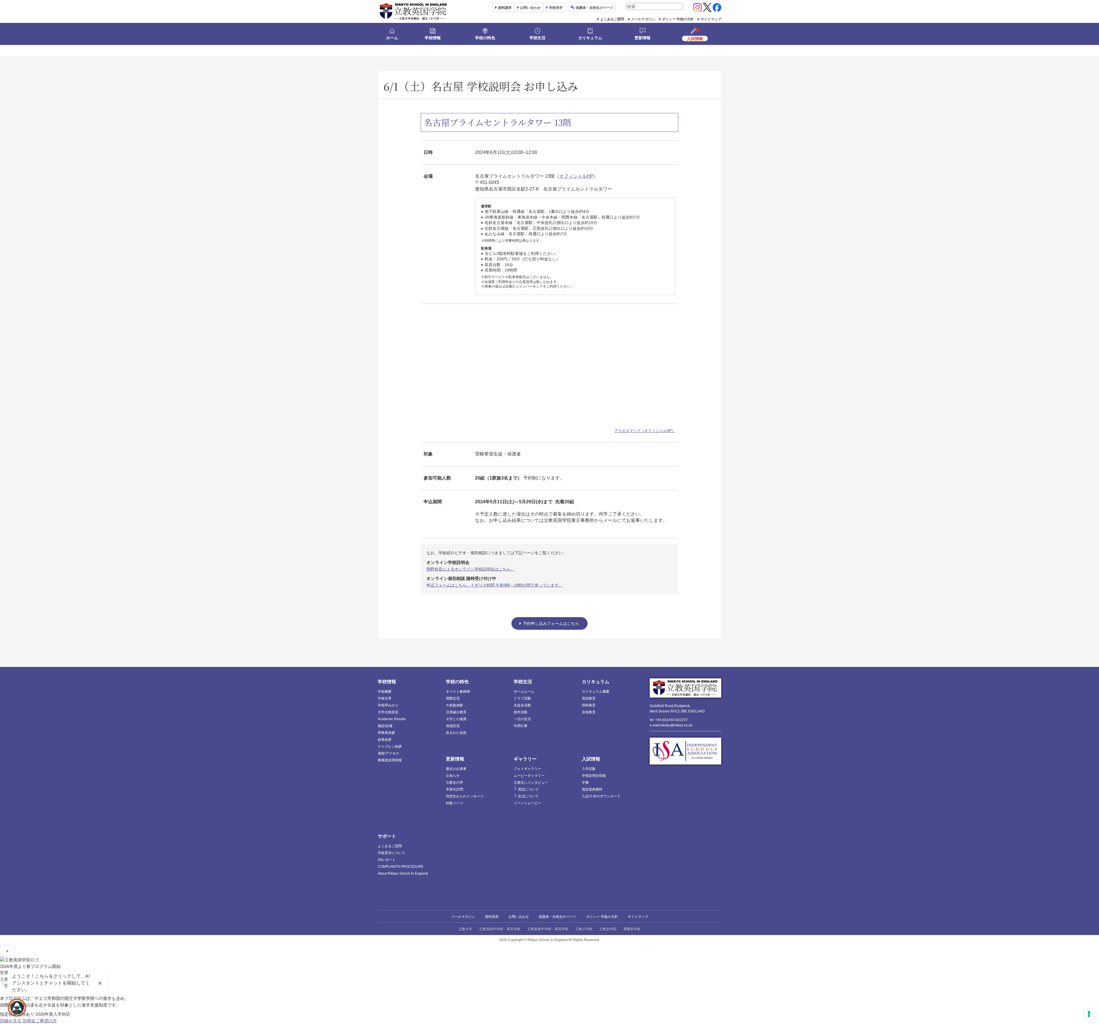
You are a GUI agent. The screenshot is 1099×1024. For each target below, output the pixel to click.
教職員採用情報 (390, 760)
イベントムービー (527, 803)
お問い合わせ (530, 8)
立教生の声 (454, 783)
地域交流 (453, 726)
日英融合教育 (456, 712)
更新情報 (643, 37)
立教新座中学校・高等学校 (547, 929)
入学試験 (589, 769)
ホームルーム (524, 692)
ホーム (392, 37)
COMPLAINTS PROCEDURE (400, 867)
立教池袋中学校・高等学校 (499, 929)
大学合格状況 (388, 712)
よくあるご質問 (612, 19)
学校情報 (433, 37)
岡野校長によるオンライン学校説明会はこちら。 (470, 569)
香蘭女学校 (632, 929)
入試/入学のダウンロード (601, 796)
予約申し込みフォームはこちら (551, 623)
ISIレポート (387, 860)
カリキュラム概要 (595, 692)
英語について (528, 789)
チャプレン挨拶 (390, 746)
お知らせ (453, 776)
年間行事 (520, 726)
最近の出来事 (456, 769)
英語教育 (589, 698)
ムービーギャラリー (529, 776)
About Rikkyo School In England (403, 874)
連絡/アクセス (388, 753)
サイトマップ (711, 19)
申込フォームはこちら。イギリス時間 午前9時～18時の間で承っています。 (494, 585)
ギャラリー (525, 758)
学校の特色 (485, 37)
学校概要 (385, 692)
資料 (505, 8)
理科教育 (589, 705)
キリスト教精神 (458, 692)
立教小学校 (583, 929)
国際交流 (453, 698)
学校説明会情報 (594, 776)
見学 (556, 8)
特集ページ (454, 803)
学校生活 (537, 37)
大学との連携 (456, 719)
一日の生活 (522, 719)
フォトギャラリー (527, 769)
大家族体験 (454, 705)
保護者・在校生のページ (557, 917)
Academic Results (392, 719)
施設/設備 (385, 726)
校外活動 (520, 712)
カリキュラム (590, 37)
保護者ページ (594, 8)
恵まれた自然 (456, 733)
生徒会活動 (522, 705)
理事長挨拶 (386, 733)
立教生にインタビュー (531, 783)
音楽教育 (589, 712)
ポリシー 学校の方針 (678, 19)
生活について (528, 796)
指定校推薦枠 (592, 789)
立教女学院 (607, 929)
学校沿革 (385, 698)
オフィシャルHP (576, 176)
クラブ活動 (522, 698)
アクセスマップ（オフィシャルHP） (644, 431)
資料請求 (492, 917)
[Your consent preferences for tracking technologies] (1089, 1014)
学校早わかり (388, 705)
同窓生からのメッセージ (465, 796)
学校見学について (391, 853)
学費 (585, 783)
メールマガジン (643, 19)
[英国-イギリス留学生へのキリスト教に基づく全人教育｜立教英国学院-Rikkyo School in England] (413, 11)
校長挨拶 (385, 740)
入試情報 (591, 758)
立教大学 (465, 929)
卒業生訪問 (454, 789)
